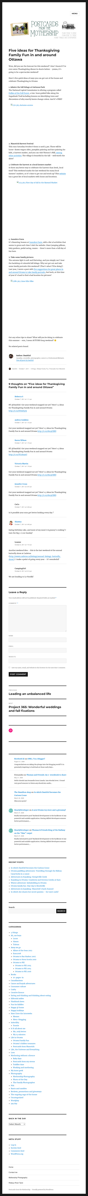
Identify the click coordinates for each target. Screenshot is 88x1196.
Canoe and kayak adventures (23, 983)
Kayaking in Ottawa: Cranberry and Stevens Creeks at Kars (36, 880)
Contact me (13, 1172)
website (62, 174)
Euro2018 (17, 953)
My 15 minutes (19, 1034)
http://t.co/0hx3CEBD (47, 431)
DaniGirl (14, 369)
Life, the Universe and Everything (25, 1049)
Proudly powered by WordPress (42, 1190)
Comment (13, 603)
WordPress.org (17, 1154)
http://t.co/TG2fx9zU (18, 454)
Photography (16, 1073)
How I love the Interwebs (21, 1013)
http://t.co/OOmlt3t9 (18, 411)
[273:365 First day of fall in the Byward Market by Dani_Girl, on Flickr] (38, 208)
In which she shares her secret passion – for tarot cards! (35, 892)
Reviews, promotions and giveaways (26, 1091)
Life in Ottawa (17, 1037)
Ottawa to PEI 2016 (23, 971)
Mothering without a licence (23, 1055)
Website (12, 657)
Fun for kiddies (17, 1004)
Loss (13, 1052)
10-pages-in (18, 977)
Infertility (15, 1022)
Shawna (18, 522)
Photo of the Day (20, 1079)
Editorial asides (17, 998)
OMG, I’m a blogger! (36, 759)
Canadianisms (17, 980)
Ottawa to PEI (19, 962)
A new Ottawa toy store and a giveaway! (49, 810)
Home (11, 1167)
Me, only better (19, 1031)
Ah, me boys (16, 935)
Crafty (13, 989)
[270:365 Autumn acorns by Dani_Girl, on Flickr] (38, 121)
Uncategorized (17, 1097)
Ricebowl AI (19, 759)
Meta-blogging (19, 1019)
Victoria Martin (21, 464)
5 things (33, 369)
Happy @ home (17, 1007)
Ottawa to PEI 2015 (23, 968)
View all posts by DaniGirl (25, 360)
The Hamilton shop (22, 792)
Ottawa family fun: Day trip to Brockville (28, 886)
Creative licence (17, 992)
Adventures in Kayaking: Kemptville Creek (29, 877)
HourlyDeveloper (21, 810)
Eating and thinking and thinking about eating (31, 995)
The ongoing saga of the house (24, 1094)
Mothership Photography (24, 1076)
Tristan (16, 944)
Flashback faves (17, 1001)
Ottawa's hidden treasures (24, 1043)
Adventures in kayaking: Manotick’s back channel (32, 889)
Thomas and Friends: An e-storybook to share (46, 775)
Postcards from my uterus (24, 1061)
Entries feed (16, 1148)
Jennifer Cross (21, 484)
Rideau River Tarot (16, 1183)
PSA (12, 1085)
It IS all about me (18, 1028)
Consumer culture (18, 986)
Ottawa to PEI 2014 (23, 965)
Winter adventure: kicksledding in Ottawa (28, 883)
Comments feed (17, 1151)
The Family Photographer (24, 1082)
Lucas (15, 938)
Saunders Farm (35, 242)
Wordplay (15, 1100)
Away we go (16, 947)
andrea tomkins (21, 420)
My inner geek (17, 1070)
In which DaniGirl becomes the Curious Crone (30, 868)
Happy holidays (17, 1010)
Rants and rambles (19, 1088)
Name (11, 636)
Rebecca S (19, 396)
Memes (16, 1016)
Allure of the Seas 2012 (22, 950)
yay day (14, 1103)
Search (12, 907)
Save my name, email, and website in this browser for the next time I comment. (38, 668)
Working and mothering (23, 1067)
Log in (13, 1145)
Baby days (17, 1058)
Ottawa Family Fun (43, 369)
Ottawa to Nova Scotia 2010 (24, 959)
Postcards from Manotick (57, 369)
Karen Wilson (20, 440)
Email (11, 646)
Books (13, 974)
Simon (16, 941)
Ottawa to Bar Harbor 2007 (24, 956)
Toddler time (18, 1064)
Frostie (16, 1025)
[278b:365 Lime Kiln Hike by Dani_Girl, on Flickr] (38, 306)
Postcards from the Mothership (19, 1190)
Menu (75, 14)
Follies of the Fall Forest (19, 93)
